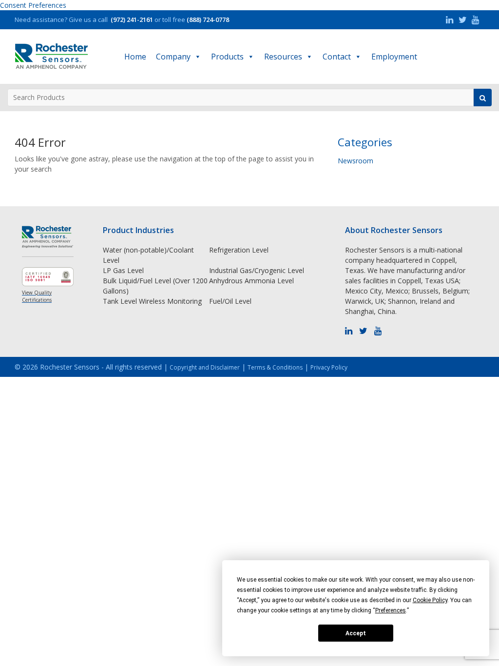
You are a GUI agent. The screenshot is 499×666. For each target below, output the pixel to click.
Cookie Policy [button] (430, 600)
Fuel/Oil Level (230, 301)
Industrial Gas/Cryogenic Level (256, 270)
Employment (394, 56)
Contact (337, 56)
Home (135, 56)
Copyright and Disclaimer (205, 367)
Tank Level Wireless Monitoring (152, 301)
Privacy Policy (328, 367)
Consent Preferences (33, 5)
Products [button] (227, 56)
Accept (355, 633)
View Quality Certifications (37, 296)
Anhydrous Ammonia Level (251, 280)
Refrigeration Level (239, 250)
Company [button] (173, 56)
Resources (283, 56)
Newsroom (355, 160)
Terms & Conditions (275, 367)
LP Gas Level (123, 270)
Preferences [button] (390, 610)
